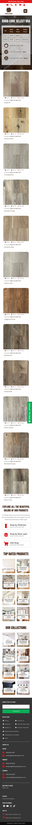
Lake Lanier (8, 283)
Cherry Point (8, 139)
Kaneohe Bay (9, 247)
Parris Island (8, 428)
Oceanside (8, 391)
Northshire (8, 355)
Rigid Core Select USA (15, 100)
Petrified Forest (9, 464)
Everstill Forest (9, 211)
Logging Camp (9, 319)
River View (8, 500)
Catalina (7, 102)
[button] (25, 11)
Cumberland (8, 175)
